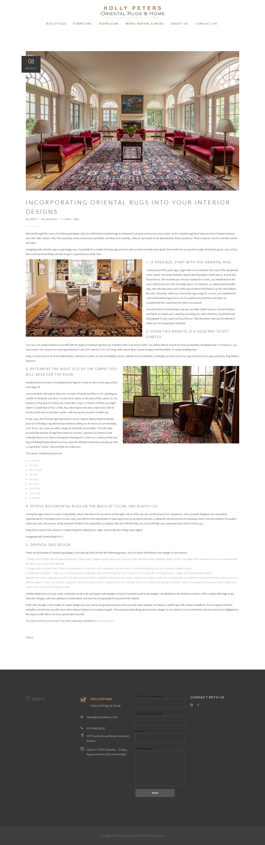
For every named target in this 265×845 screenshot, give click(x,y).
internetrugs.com (105, 621)
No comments (49, 219)
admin (33, 219)
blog (76, 219)
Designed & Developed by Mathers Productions (132, 835)
